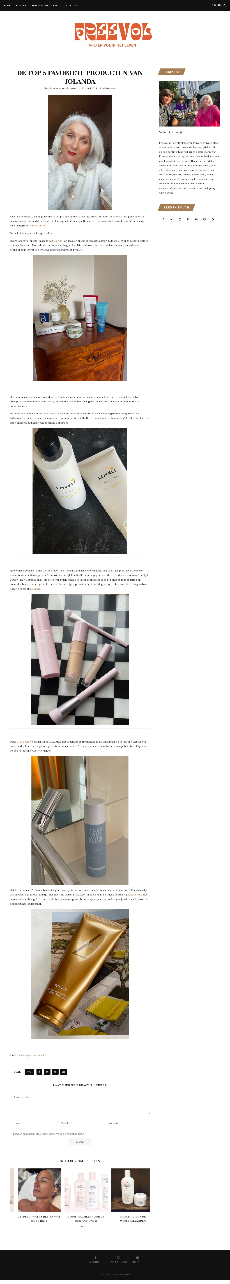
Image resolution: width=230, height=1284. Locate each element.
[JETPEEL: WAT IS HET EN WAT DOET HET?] (33, 1190)
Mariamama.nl (36, 225)
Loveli (52, 413)
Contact (71, 5)
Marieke (71, 88)
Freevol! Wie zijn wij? (46, 5)
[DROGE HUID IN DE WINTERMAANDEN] (126, 1190)
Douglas (35, 588)
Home (7, 5)
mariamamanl (36, 1055)
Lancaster (134, 894)
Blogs (20, 5)
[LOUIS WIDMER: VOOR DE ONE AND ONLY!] (80, 1190)
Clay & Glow (24, 741)
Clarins (58, 240)
